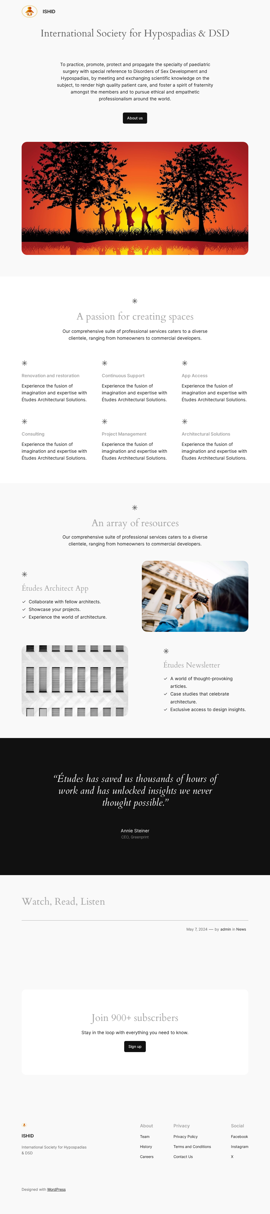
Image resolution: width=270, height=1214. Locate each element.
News (241, 929)
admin (225, 929)
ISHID (49, 11)
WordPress (56, 1189)
